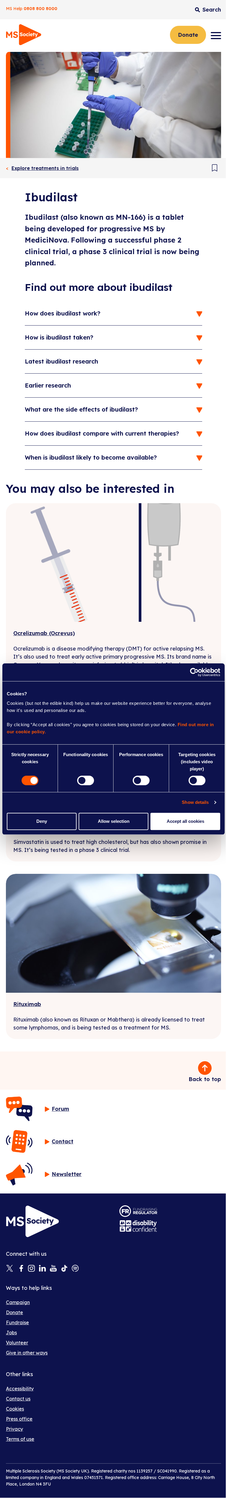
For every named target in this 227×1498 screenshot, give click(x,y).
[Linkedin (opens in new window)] (42, 1269)
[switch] (85, 780)
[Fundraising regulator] (138, 1211)
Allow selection (113, 821)
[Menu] (216, 35)
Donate (188, 34)
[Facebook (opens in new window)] (20, 1269)
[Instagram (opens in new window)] (31, 1269)
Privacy (14, 1429)
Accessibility (20, 1389)
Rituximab (27, 1004)
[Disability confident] (138, 1226)
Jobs (11, 1333)
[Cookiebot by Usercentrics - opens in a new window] (194, 672)
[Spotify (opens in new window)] (75, 1269)
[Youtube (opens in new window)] (53, 1269)
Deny (41, 821)
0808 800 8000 (40, 8)
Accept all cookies (185, 821)
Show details (195, 802)
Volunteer (17, 1343)
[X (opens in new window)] (9, 1269)
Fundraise (17, 1322)
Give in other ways (27, 1353)
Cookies (15, 1409)
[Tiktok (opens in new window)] (64, 1269)
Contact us (18, 1399)
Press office (19, 1419)
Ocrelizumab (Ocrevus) (44, 633)
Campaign (18, 1302)
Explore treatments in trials (45, 168)
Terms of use (20, 1439)
